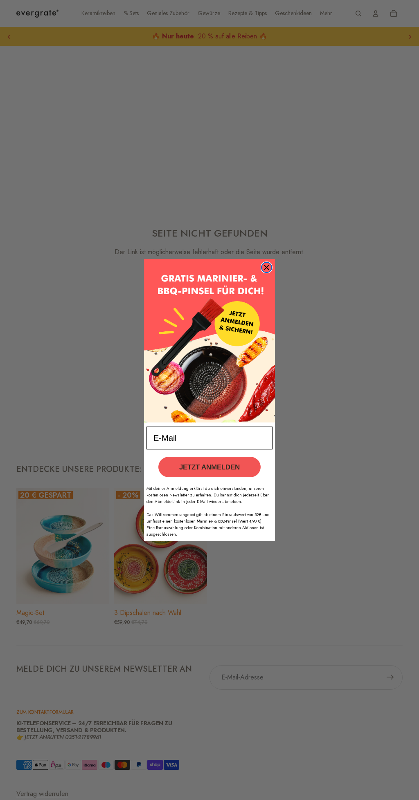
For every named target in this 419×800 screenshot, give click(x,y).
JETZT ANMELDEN (209, 467)
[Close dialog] (266, 267)
